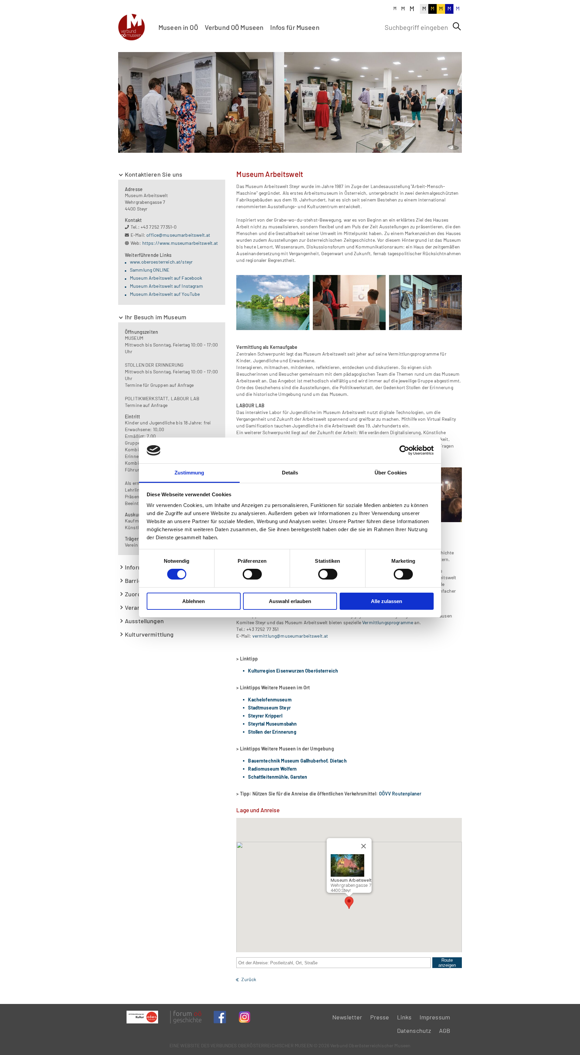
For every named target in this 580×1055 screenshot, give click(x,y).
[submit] (457, 26)
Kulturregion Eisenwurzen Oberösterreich (293, 671)
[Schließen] (363, 846)
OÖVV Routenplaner (400, 793)
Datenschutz (414, 1030)
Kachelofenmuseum (269, 699)
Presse (379, 1017)
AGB (444, 1030)
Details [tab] (290, 472)
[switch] (252, 574)
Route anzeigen (447, 963)
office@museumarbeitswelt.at (178, 235)
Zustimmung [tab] (189, 472)
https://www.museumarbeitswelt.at (180, 243)
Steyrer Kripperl (265, 716)
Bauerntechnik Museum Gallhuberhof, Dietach (297, 761)
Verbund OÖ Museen (234, 27)
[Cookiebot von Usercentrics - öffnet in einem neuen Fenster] (404, 450)
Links (404, 1017)
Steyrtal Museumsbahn (272, 724)
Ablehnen (193, 601)
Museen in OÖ (178, 27)
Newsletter (347, 1017)
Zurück (248, 979)
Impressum (435, 1017)
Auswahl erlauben (290, 601)
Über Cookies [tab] (391, 472)
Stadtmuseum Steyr (269, 707)
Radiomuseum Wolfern (272, 769)
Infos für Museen (294, 27)
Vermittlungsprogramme (387, 622)
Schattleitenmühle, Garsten (277, 777)
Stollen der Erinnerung (272, 732)
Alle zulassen (386, 601)
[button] (349, 903)
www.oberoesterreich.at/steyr (161, 262)
